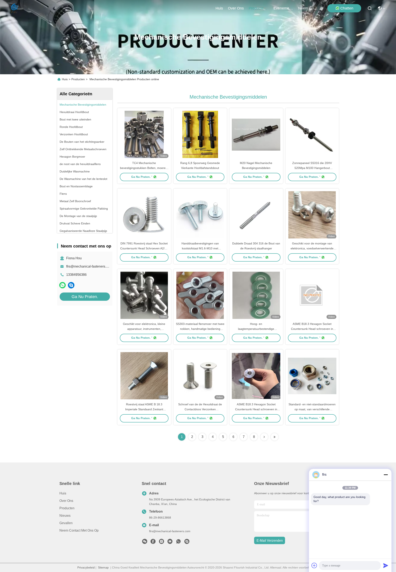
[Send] (385, 565)
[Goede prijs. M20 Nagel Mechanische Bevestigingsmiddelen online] (256, 134)
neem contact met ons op (308, 8)
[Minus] (385, 474)
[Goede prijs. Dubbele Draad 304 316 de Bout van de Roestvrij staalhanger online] (256, 214)
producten (257, 8)
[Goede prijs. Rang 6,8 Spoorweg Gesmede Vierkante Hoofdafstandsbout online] (200, 134)
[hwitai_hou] (71, 285)
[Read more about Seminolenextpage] (264, 437)
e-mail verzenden (270, 540)
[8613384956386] (178, 542)
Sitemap (103, 567)
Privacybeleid (86, 567)
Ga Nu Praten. (85, 296)
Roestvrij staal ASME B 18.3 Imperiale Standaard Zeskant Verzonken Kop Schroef (144, 409)
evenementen (283, 8)
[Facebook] (153, 542)
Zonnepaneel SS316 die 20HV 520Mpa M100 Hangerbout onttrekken (312, 168)
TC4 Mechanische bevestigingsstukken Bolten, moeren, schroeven (144, 168)
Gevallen (66, 523)
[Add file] (314, 565)
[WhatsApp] (62, 285)
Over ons (66, 500)
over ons (236, 8)
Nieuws (65, 515)
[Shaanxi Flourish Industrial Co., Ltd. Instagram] (161, 542)
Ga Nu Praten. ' (141, 176)
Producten (78, 79)
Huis (219, 8)
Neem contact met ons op (79, 530)
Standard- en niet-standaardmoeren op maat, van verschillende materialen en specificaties (312, 409)
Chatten (346, 8)
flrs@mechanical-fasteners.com (89, 266)
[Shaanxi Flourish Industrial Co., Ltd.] (14, 8)
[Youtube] (170, 542)
